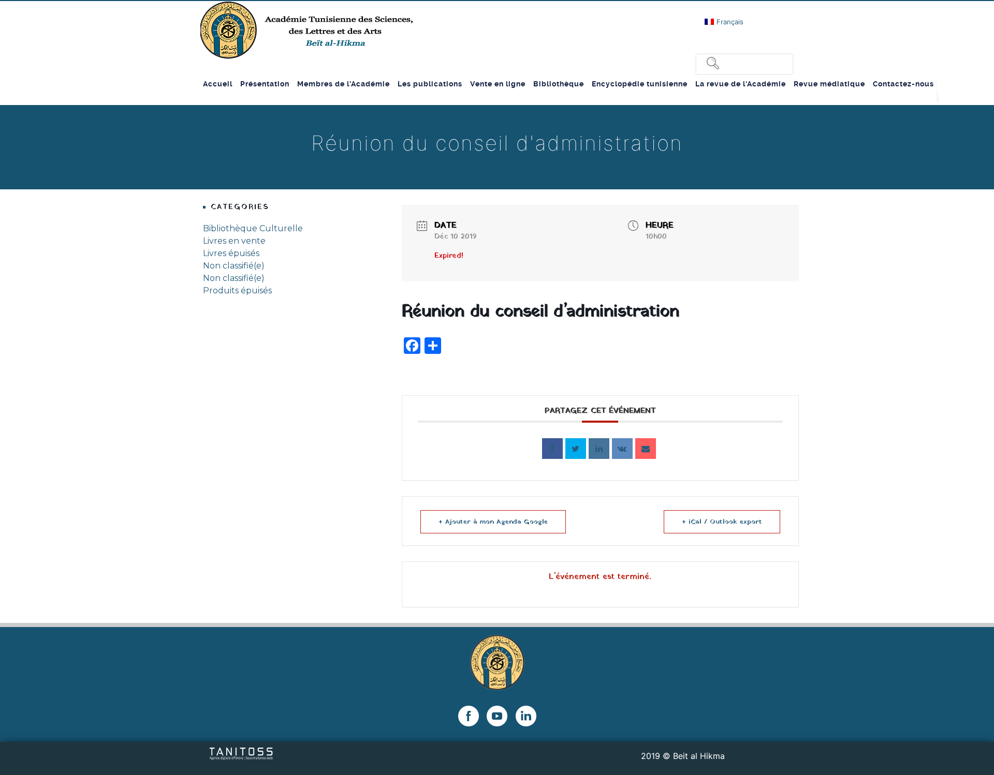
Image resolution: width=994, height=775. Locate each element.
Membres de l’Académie (343, 84)
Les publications (430, 84)
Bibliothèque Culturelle (253, 228)
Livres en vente (234, 241)
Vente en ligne (497, 84)
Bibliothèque (558, 84)
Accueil (217, 84)
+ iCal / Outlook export (722, 522)
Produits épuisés (237, 290)
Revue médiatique (829, 84)
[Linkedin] (599, 448)
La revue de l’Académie (740, 84)
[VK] (622, 448)
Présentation (264, 84)
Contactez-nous (903, 84)
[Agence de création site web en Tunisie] (241, 753)
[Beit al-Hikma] (307, 30)
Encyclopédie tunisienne (640, 84)
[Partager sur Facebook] (552, 448)
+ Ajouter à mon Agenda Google (493, 522)
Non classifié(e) (234, 266)
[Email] (645, 448)
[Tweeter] (575, 448)
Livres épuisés (231, 253)
